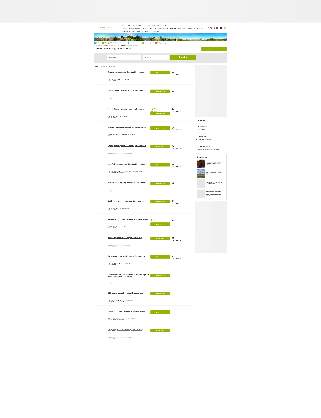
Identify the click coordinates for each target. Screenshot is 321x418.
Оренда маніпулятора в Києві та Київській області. (214, 183)
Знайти (184, 57)
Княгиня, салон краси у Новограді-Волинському (127, 183)
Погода (163, 25)
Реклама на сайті (198, 28)
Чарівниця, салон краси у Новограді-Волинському (128, 219)
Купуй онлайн (136, 31)
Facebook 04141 (156, 31)
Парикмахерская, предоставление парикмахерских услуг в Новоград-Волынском (128, 276)
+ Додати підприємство (214, 49)
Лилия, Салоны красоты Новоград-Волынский (126, 109)
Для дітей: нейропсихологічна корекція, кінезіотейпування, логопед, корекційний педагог (213, 193)
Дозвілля (124, 28)
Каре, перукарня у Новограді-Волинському (125, 238)
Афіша (151, 28)
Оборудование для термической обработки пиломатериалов (214, 163)
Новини (139, 25)
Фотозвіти (189, 28)
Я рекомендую (161, 72)
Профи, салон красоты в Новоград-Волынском (127, 146)
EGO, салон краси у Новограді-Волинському (125, 293)
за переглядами (112, 66)
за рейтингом (104, 66)
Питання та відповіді (134, 28)
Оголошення (158, 28)
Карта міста (181, 28)
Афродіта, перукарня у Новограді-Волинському (127, 127)
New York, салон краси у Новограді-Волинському (127, 164)
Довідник (151, 25)
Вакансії (165, 28)
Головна (127, 25)
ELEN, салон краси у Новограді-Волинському (126, 201)
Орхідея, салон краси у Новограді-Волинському (127, 72)
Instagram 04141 (145, 31)
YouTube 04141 (126, 31)
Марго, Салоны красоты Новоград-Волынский (126, 91)
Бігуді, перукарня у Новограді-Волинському (125, 330)
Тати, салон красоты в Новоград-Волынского (126, 256)
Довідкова (145, 28)
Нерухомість (173, 28)
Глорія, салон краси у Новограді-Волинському (126, 311)
